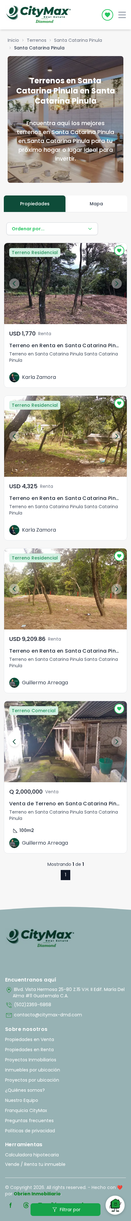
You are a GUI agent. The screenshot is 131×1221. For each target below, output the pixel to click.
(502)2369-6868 (28, 1005)
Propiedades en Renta (29, 1049)
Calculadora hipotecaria (32, 1155)
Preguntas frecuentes (29, 1120)
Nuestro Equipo (21, 1100)
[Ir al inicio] (40, 938)
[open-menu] (122, 15)
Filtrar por (65, 1209)
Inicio (13, 40)
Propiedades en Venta (29, 1039)
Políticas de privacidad (30, 1131)
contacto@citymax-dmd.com (43, 1015)
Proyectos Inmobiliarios (30, 1060)
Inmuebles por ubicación (32, 1070)
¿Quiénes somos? (25, 1090)
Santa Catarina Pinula (78, 40)
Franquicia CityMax (26, 1110)
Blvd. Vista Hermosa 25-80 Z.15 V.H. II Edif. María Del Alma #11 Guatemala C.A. (65, 992)
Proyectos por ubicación (32, 1080)
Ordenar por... (28, 229)
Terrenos (36, 40)
